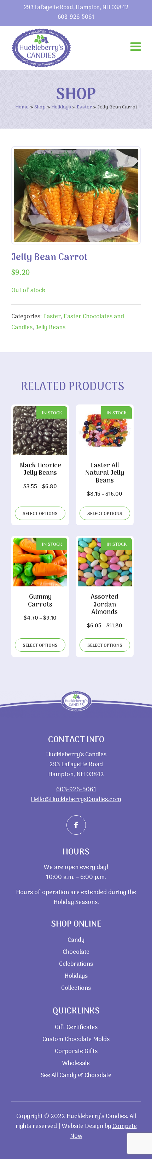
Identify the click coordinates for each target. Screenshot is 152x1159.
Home (22, 107)
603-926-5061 (76, 17)
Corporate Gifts (76, 1052)
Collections (76, 988)
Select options (40, 514)
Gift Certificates (76, 1028)
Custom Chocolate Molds (76, 1040)
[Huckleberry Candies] (41, 48)
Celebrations (76, 964)
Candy (76, 940)
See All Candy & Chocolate (76, 1076)
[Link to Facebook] (76, 825)
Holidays (61, 107)
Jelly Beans (50, 328)
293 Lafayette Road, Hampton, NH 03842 (76, 8)
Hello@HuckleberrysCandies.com (76, 800)
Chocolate (76, 952)
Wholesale (76, 1064)
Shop (40, 107)
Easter (84, 107)
